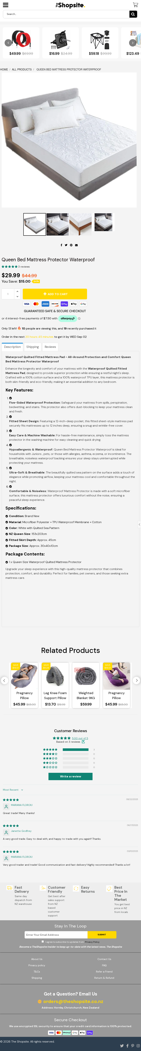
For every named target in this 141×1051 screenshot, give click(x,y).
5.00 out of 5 (80, 738)
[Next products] (132, 43)
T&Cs (37, 971)
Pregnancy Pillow (25, 695)
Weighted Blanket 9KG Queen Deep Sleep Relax (86, 696)
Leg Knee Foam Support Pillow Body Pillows (55, 696)
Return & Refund (104, 977)
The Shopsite (20, 1041)
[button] (10, 266)
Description (12, 347)
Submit (102, 934)
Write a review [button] (70, 776)
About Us (36, 959)
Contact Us (104, 959)
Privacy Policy (92, 941)
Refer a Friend (104, 971)
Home (4, 69)
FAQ (104, 965)
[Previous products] (8, 43)
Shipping (32, 347)
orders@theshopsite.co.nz (73, 1001)
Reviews (50, 347)
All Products (22, 69)
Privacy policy (36, 965)
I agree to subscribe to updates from (72, 941)
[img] (11, 799)
